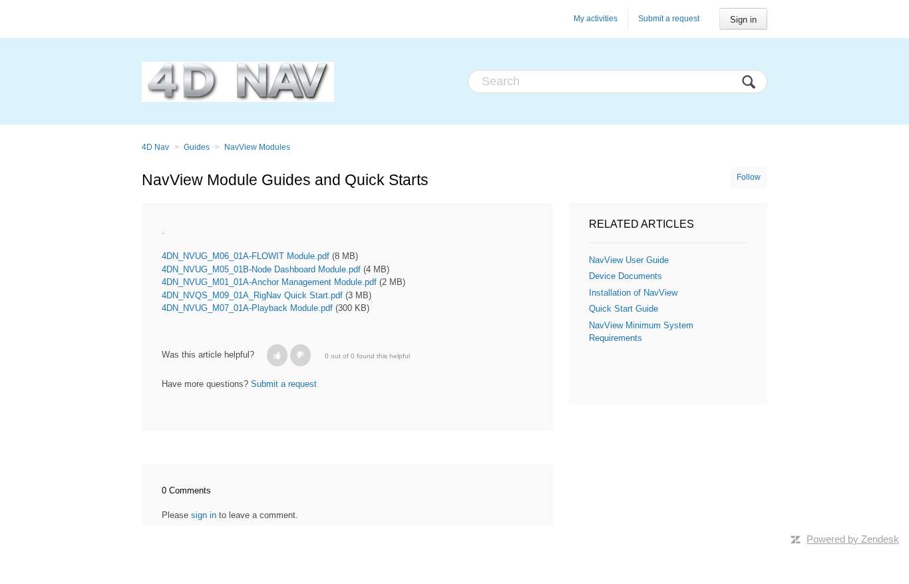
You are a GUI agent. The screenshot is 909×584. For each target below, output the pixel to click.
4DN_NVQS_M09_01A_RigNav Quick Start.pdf (252, 295)
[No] (300, 355)
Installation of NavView (633, 293)
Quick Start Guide (623, 309)
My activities (596, 18)
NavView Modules (257, 147)
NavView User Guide (629, 260)
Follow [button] (749, 177)
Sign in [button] (743, 20)
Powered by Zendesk (853, 539)
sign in (203, 515)
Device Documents (625, 276)
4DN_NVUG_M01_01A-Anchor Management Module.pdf (269, 282)
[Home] (238, 81)
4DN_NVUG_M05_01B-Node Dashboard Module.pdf (261, 269)
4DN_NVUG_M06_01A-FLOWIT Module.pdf (245, 256)
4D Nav (155, 147)
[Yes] (277, 355)
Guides (197, 147)
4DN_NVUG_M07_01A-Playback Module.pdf (247, 308)
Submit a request (668, 18)
